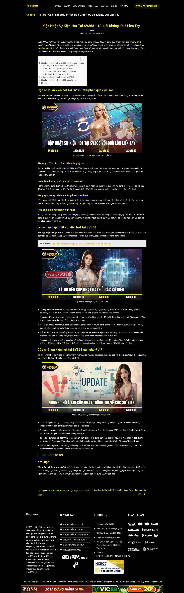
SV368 (58, 6)
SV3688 (30, 14)
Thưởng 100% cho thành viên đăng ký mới (60, 66)
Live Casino (79, 6)
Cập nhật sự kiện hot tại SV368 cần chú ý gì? (59, 80)
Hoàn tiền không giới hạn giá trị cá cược (59, 68)
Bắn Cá (105, 6)
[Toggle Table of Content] (81, 59)
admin (101, 33)
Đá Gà (67, 6)
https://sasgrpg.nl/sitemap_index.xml (113, 556)
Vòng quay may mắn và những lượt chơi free (61, 71)
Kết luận (44, 83)
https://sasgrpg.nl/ (113, 528)
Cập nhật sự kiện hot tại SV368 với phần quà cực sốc (62, 63)
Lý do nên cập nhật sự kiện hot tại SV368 (57, 77)
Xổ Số (114, 6)
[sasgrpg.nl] (38, 6)
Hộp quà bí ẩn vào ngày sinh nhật (57, 74)
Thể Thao (93, 6)
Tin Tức (124, 6)
